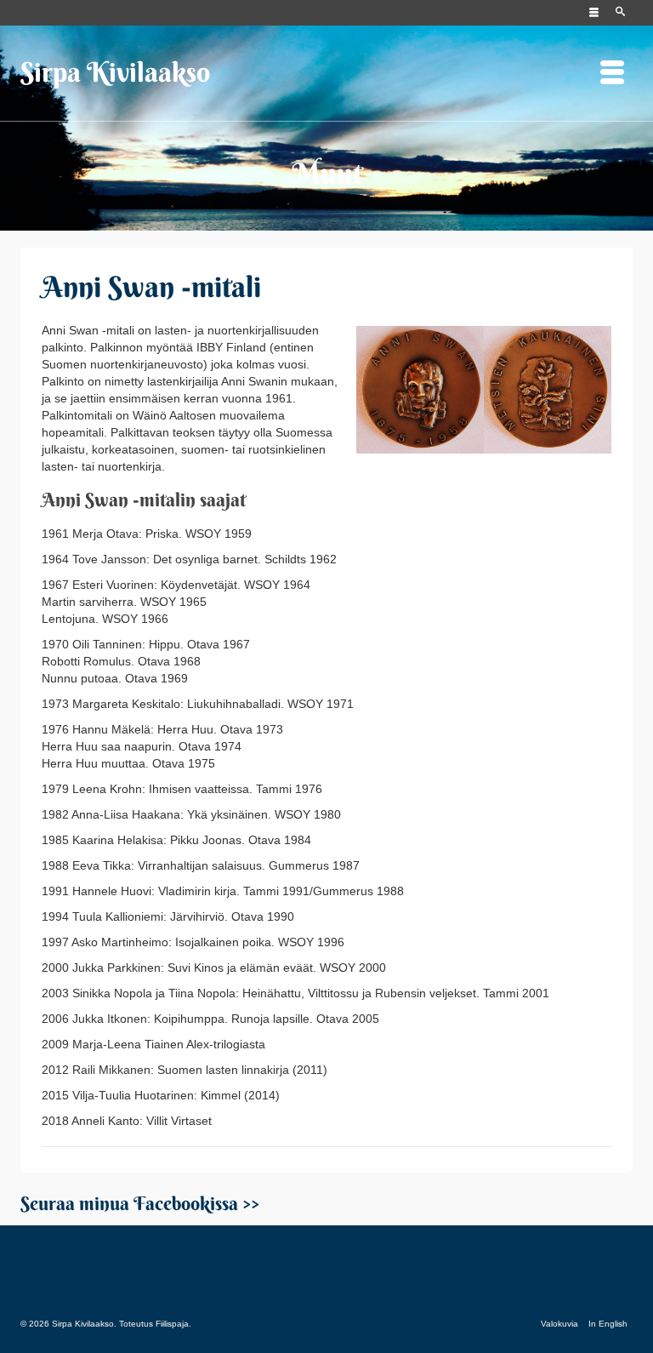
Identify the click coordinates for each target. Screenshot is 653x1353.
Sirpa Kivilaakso (115, 71)
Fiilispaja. (173, 1323)
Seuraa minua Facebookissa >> (139, 1203)
